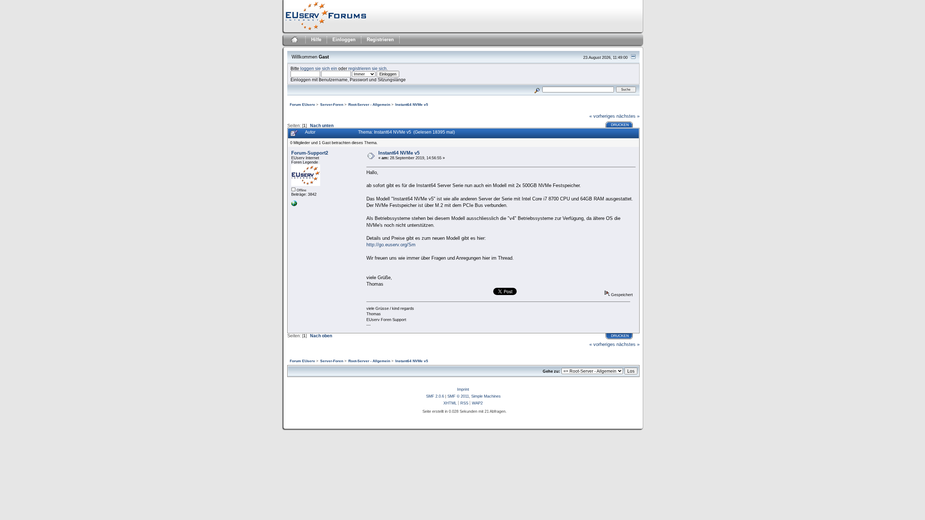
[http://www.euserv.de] (294, 205)
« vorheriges (602, 116)
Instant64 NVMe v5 (399, 153)
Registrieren (380, 39)
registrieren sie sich (367, 68)
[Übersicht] (293, 40)
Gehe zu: (551, 371)
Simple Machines (486, 396)
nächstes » (628, 116)
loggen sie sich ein (318, 68)
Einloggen (344, 39)
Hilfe (316, 39)
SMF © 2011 (458, 396)
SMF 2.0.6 (435, 396)
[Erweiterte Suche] (536, 89)
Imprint (463, 389)
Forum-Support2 (309, 153)
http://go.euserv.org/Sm (391, 244)
